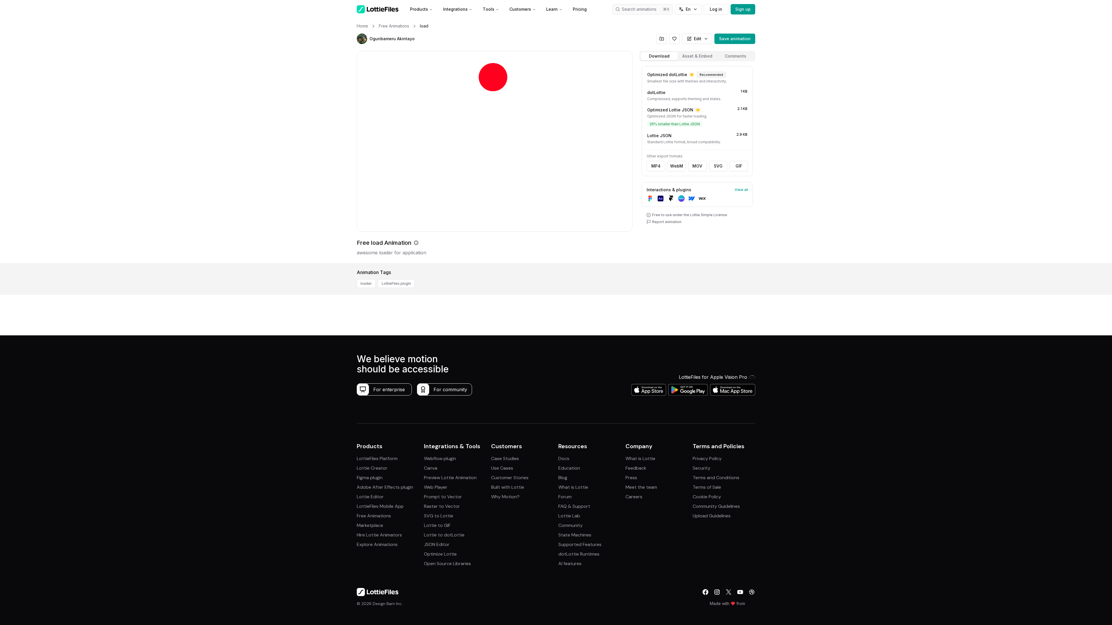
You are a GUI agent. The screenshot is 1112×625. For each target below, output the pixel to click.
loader (366, 283)
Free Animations (374, 516)
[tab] (659, 56)
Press (631, 478)
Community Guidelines (716, 506)
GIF (739, 165)
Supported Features (579, 544)
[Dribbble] (751, 592)
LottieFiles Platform (377, 458)
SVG (718, 165)
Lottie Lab (569, 516)
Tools (488, 9)
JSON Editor (436, 544)
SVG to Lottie (438, 516)
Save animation (735, 38)
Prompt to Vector (443, 497)
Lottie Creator (372, 468)
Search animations (639, 9)
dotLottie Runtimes (578, 554)
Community (570, 525)
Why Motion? (505, 497)
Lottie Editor (370, 497)
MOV (697, 165)
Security (701, 468)
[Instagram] (717, 592)
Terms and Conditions (716, 478)
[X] (728, 592)
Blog (562, 478)
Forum (565, 497)
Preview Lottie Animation (450, 478)
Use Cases (502, 468)
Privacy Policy (707, 458)
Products (419, 9)
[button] (362, 39)
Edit (697, 38)
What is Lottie (573, 487)
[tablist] (697, 56)
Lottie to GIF (437, 525)
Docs (563, 458)
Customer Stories (509, 478)
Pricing (580, 9)
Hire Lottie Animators (379, 535)
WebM (676, 165)
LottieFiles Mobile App (380, 506)
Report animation (666, 222)
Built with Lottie (507, 487)
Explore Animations (377, 544)
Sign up (743, 9)
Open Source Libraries (447, 563)
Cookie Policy (707, 497)
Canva (430, 468)
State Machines (574, 535)
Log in (716, 9)
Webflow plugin (440, 458)
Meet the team (641, 487)
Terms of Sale (707, 487)
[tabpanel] (697, 163)
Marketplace (370, 525)
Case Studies (505, 458)
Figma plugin (370, 478)
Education (569, 468)
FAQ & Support (574, 506)
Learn (552, 9)
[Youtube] (740, 592)
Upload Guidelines (712, 516)
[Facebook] (705, 592)
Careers (634, 497)
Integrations (455, 9)
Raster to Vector (442, 506)
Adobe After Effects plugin (385, 487)
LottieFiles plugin (396, 283)
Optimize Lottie (440, 554)
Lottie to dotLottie (444, 535)
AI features (569, 563)
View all (741, 190)
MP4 (656, 165)
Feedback (636, 468)
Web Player (435, 487)
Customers (520, 9)
